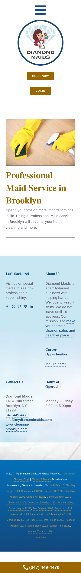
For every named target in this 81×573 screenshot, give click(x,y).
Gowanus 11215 (63, 508)
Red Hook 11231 (34, 519)
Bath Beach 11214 (60, 485)
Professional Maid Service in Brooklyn (36, 187)
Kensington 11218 (61, 514)
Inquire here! (55, 364)
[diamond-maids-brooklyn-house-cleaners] (40, 21)
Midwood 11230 (14, 519)
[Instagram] (19, 306)
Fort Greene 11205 (43, 508)
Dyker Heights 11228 (20, 508)
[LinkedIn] (31, 306)
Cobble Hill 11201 (35, 496)
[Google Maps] (25, 306)
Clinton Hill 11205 (17, 502)
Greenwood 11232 (40, 514)
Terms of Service (41, 479)
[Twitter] (13, 306)
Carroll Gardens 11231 (59, 496)
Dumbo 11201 (65, 502)
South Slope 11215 (37, 525)
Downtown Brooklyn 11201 (42, 502)
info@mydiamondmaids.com (29, 420)
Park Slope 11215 (53, 519)
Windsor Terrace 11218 (40, 531)
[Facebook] (7, 306)
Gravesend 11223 (19, 514)
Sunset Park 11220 (59, 525)
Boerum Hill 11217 (53, 491)
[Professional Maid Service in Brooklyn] (40, 142)
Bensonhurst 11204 (31, 491)
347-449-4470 (17, 415)
